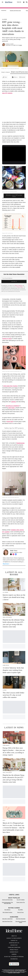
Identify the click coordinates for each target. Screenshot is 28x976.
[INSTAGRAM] (13, 554)
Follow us (15, 77)
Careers (14, 954)
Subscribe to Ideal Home (7, 918)
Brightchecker (21, 443)
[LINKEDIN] (16, 554)
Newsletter (23, 77)
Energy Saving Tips (21, 902)
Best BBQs (20, 909)
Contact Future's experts (14, 938)
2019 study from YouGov (10, 386)
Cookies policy (14, 952)
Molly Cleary (10, 44)
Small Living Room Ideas (7, 899)
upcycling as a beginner (12, 405)
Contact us (14, 940)
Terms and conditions (14, 947)
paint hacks (11, 407)
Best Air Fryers (20, 912)
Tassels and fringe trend (15, 10)
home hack (10, 421)
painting (13, 401)
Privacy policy (14, 949)
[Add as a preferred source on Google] (14, 964)
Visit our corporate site (19, 970)
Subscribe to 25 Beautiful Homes (20, 922)
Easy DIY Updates (21, 899)
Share (6, 77)
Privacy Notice (20, 286)
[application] (14, 153)
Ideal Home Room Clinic (7, 921)
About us (14, 935)
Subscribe (19, 2)
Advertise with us (14, 942)
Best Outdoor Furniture (7, 912)
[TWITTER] (11, 554)
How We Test (14, 945)
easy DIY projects (7, 93)
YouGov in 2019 (6, 338)
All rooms (4, 19)
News (20, 45)
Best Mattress (7, 909)
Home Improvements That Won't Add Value (7, 903)
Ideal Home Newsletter (20, 918)
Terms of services (18, 285)
